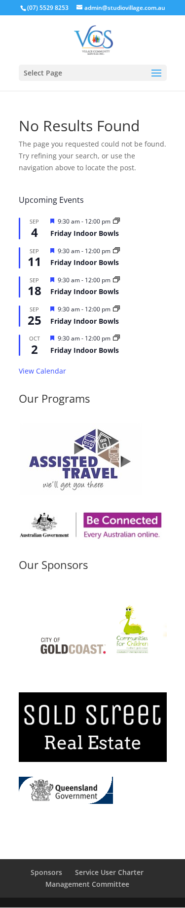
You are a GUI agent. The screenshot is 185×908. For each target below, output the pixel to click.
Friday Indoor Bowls (84, 233)
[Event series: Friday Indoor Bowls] (116, 221)
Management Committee (87, 884)
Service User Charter (109, 872)
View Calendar (42, 371)
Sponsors (46, 872)
